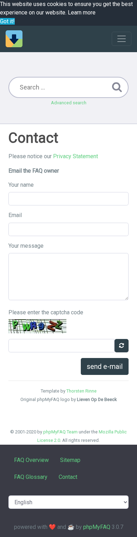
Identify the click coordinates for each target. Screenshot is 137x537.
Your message (26, 245)
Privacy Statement (75, 156)
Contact (68, 477)
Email (15, 215)
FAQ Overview (31, 460)
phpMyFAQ (96, 527)
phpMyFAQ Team (60, 431)
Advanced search (68, 102)
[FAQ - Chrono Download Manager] (14, 39)
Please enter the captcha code (45, 312)
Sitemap (70, 460)
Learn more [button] (82, 12)
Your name (21, 184)
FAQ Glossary (30, 477)
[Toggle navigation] (121, 39)
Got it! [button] (7, 21)
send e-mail (105, 366)
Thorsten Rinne (81, 391)
